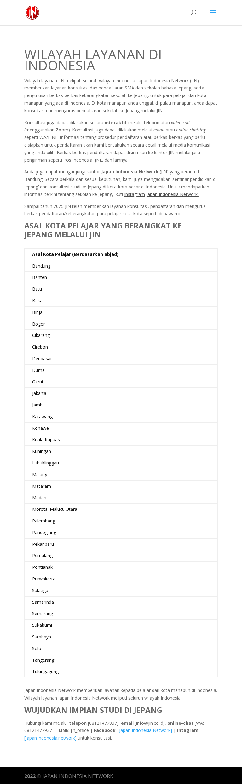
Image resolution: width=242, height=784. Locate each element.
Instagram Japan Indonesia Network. (161, 194)
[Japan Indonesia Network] (145, 730)
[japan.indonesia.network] (50, 738)
